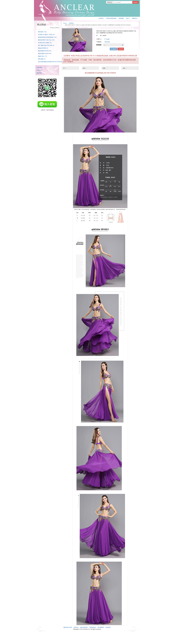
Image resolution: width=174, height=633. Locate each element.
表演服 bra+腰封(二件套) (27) (46, 34)
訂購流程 (39, 67)
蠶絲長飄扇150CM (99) (44, 53)
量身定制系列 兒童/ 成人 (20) (46, 40)
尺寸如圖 (106, 39)
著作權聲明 (101, 627)
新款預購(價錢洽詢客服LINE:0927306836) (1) (51, 61)
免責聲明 (108, 627)
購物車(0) (134, 18)
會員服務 (121, 18)
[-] (104, 45)
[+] (122, 45)
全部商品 (101, 18)
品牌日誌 (76, 627)
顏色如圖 (107, 42)
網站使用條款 (84, 627)
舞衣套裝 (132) (42, 32)
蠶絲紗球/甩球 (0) (43, 48)
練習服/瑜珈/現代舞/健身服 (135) (47, 37)
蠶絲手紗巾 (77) (42, 56)
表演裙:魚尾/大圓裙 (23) (45, 42)
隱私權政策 (93, 627)
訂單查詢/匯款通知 (111, 18)
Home (65, 23)
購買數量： (99, 45)
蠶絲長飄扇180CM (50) (44, 51)
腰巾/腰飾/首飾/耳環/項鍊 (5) (46, 45)
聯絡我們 (39, 73)
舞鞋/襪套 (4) (41, 59)
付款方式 (39, 70)
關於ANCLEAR (68, 627)
